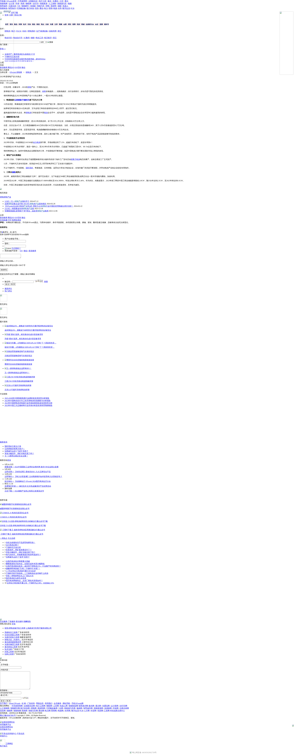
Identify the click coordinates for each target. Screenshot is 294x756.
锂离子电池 (75, 159)
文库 (56, 24)
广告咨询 (31, 703)
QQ (21, 251)
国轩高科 (29, 168)
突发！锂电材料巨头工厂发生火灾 (20, 576)
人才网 (86, 711)
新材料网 (41, 708)
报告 (33, 24)
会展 (65, 24)
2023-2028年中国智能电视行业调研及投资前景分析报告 (27, 398)
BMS (24, 31)
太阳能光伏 (33, 1)
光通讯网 (106, 706)
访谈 (47, 24)
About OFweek (14, 703)
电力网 (47, 711)
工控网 (56, 706)
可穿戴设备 (21, 8)
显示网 (98, 706)
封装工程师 (9, 652)
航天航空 (48, 38)
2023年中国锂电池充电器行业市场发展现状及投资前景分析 (28, 403)
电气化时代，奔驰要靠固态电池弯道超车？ (23, 555)
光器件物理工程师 (12, 644)
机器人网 (63, 706)
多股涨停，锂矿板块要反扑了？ (19, 550)
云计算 (11, 3)
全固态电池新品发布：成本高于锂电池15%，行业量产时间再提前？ (33, 566)
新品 (15, 24)
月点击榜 (11, 538)
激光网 (91, 706)
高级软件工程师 (11, 632)
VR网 (61, 708)
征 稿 (24, 703)
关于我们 (3, 703)
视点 (42, 24)
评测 (20, 24)
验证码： (8, 282)
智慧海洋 (12, 8)
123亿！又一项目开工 (17, 201)
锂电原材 (31, 31)
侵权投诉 (7, 11)
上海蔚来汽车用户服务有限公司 (39, 628)
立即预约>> (9, 476)
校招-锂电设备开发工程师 (15, 628)
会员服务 (57, 703)
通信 (41, 8)
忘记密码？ (16, 248)
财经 (38, 24)
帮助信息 (40, 703)
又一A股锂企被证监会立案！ (16, 456)
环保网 (115, 708)
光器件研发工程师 (12, 637)
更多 (9, 460)
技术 (24, 24)
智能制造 (3, 8)
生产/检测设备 (42, 31)
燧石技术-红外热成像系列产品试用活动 (35, 486)
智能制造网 (73, 706)
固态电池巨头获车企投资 (16, 578)
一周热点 (3, 538)
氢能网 (79, 708)
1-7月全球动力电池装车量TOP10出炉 (21, 571)
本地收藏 (3, 220)
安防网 (3, 711)
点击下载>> (9, 491)
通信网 (41, 711)
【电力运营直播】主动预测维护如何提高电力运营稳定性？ (38, 476)
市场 (29, 24)
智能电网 (3, 3)
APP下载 (14, 13)
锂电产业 (7, 197)
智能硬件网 (15, 708)
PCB (72, 8)
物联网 (28, 3)
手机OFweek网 (77, 703)
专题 (51, 24)
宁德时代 (25, 100)
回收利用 (52, 31)
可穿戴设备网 (51, 708)
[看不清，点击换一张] (38, 280)
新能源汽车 (62, 3)
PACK (18, 31)
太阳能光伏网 (29, 706)
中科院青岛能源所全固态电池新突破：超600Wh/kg (25, 59)
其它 (59, 31)
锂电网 (33, 708)
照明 (50, 8)
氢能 (70, 3)
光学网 (68, 711)
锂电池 (28, 72)
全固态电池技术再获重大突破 (18, 561)
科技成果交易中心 (117, 711)
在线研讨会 (90, 24)
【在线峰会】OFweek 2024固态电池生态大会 (32, 481)
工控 (61, 1)
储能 (59, 6)
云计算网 (114, 706)
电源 (55, 8)
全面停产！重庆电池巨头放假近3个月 (20, 54)
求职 (69, 24)
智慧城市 (3, 6)
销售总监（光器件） (13, 640)
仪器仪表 (12, 6)
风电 (22, 3)
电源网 (61, 711)
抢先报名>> (9, 481)
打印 (9, 220)
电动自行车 (17, 38)
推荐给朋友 (16, 220)
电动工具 (39, 38)
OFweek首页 (11, 1)
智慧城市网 (88, 708)
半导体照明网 (17, 706)
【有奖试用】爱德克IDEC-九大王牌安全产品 (32, 472)
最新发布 (3, 442)
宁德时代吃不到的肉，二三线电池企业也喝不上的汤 (27, 573)
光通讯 (55, 1)
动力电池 (36, 142)
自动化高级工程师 (12, 635)
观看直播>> (9, 467)
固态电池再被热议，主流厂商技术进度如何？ (24, 581)
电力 (46, 8)
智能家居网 (98, 708)
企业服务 (3, 621)
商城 (83, 24)
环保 (17, 3)
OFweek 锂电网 (16, 72)
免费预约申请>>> (12, 486)
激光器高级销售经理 (13, 642)
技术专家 (8, 649)
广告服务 (11, 621)
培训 (78, 24)
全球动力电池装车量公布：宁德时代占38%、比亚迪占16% (30, 583)
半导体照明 (22, 1)
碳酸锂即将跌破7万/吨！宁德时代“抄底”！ (23, 568)
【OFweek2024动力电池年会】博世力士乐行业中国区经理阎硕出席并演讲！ (39, 206)
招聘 (74, 24)
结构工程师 (9, 654)
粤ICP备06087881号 (8, 715)
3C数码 (27, 38)
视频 (60, 24)
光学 (60, 8)
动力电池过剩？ (12, 545)
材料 (44, 91)
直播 (101, 24)
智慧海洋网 (83, 706)
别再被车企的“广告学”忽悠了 (16, 451)
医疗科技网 (25, 708)
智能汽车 (40, 6)
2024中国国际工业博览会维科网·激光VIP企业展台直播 (36, 467)
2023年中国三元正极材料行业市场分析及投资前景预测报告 (28, 405)
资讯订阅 (18, 15)
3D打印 (36, 3)
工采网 (106, 711)
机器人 (65, 6)
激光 (49, 1)
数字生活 (66, 8)
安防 (37, 8)
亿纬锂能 (18, 100)
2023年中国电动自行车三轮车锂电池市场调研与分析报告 (28, 401)
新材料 (53, 6)
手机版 (3, 1)
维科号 (106, 24)
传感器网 (108, 708)
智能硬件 (25, 6)
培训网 (100, 711)
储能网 (9, 711)
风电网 (24, 711)
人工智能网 (4, 708)
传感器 (33, 6)
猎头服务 (19, 621)
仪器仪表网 (124, 708)
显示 (66, 1)
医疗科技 (30, 8)
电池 (46, 113)
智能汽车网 (33, 711)
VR (18, 6)
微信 (25, 251)
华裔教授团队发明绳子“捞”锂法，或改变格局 (26, 211)
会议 (96, 24)
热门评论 (8, 291)
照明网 (54, 711)
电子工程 (42, 1)
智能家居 (43, 3)
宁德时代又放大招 (13, 547)
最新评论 (8, 289)
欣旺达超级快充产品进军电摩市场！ (19, 61)
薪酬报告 (27, 621)
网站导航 (66, 703)
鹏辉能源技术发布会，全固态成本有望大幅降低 (25, 564)
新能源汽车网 (69, 708)
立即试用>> (9, 472)
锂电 (47, 6)
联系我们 (48, 703)
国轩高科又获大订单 (13, 446)
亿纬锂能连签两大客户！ (15, 449)
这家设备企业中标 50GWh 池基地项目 (25, 204)
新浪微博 (32, 251)
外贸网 (93, 711)
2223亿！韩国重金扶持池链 (19, 209)
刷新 (46, 282)
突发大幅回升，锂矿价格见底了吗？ (19, 453)
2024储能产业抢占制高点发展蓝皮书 (29, 491)
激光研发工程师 (11, 647)
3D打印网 (123, 706)
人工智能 (52, 3)
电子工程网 (40, 706)
